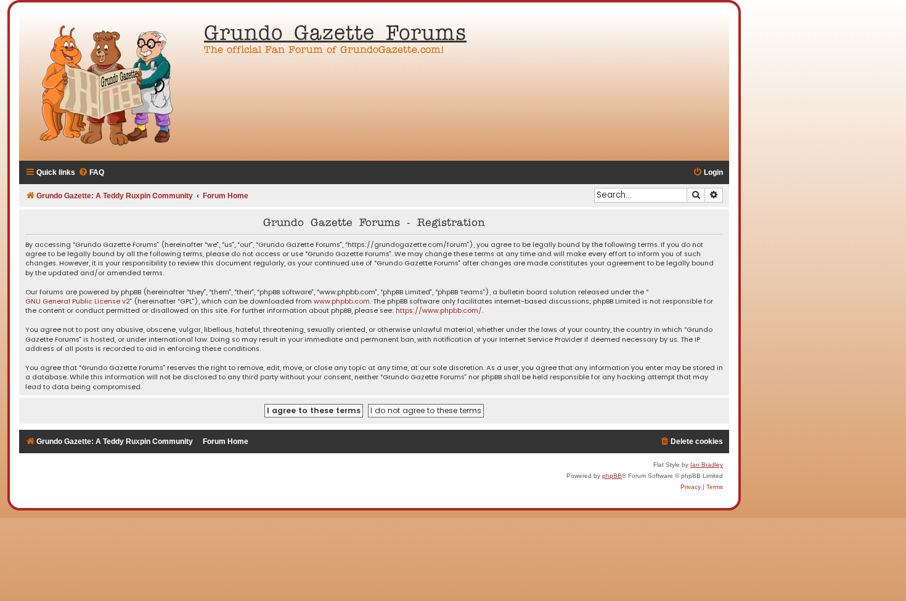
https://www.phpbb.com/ (439, 310)
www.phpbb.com (342, 301)
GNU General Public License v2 (77, 301)
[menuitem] (91, 172)
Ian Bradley (706, 464)
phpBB (612, 475)
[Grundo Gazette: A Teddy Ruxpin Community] (108, 86)
